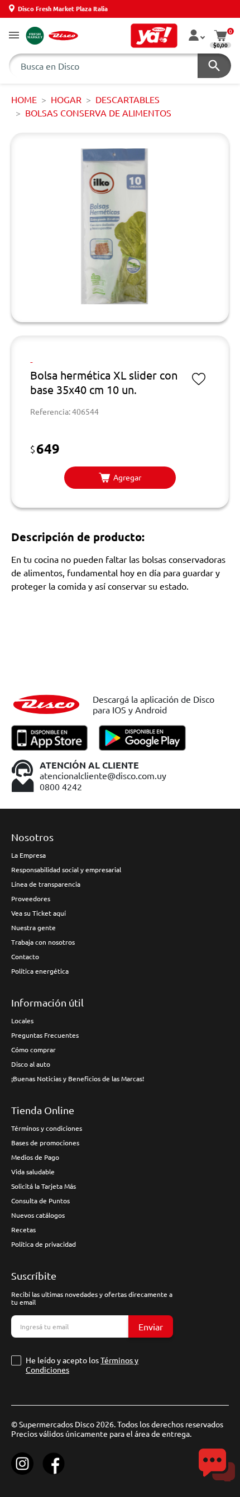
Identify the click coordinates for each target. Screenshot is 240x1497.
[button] (14, 36)
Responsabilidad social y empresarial (66, 869)
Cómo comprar (33, 1049)
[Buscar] (214, 66)
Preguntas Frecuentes (45, 1035)
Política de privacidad (43, 1244)
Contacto (25, 956)
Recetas (23, 1229)
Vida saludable (33, 1171)
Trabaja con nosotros (43, 942)
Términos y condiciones (46, 1128)
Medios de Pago (35, 1157)
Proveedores (30, 898)
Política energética (40, 971)
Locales (22, 1020)
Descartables (127, 99)
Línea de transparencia (45, 884)
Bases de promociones (45, 1142)
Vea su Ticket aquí (38, 913)
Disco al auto (30, 1064)
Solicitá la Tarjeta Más (43, 1186)
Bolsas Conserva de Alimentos (98, 112)
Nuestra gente (33, 927)
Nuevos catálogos (38, 1215)
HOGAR (66, 99)
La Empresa (28, 855)
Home (24, 99)
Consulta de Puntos (40, 1200)
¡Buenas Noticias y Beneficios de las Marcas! (77, 1078)
